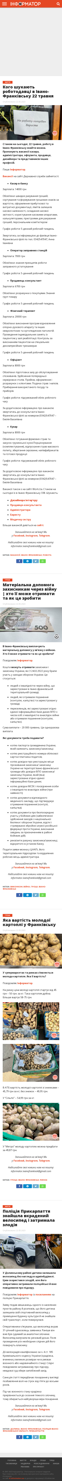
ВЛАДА (33, 1460)
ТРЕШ (51, 1460)
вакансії (15, 555)
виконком (16, 887)
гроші (34, 887)
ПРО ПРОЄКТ (38, 1467)
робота (47, 555)
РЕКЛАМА (25, 1467)
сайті (40, 525)
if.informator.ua (16, 1478)
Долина (15, 1429)
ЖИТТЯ (23, 1460)
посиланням (43, 1294)
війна (26, 887)
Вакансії (8, 176)
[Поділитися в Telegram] (27, 560)
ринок (43, 1180)
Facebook (18, 535)
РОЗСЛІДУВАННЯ (41, 1463)
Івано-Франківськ (31, 555)
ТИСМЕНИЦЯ (11, 1463)
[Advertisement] (31, 41)
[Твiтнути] (36, 560)
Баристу (15, 514)
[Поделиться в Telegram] (27, 894)
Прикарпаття (36, 1431)
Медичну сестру (20, 519)
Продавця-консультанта (26, 505)
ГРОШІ (43, 1460)
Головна (12, 1460)
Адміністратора (20, 510)
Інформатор (17, 169)
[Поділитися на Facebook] (19, 560)
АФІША (56, 1463)
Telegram (44, 535)
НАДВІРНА (25, 1463)
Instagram (31, 535)
